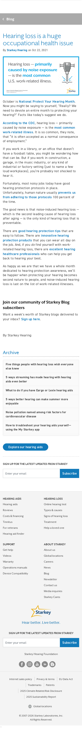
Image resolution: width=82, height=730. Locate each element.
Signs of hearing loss (56, 516)
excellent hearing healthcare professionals (39, 251)
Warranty (8, 561)
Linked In (45, 664)
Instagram (30, 664)
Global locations (53, 555)
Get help (8, 549)
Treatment (50, 521)
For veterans (10, 527)
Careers (48, 561)
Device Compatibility (15, 573)
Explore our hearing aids (25, 447)
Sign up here (30, 319)
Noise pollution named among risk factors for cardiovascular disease (36, 414)
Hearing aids (10, 504)
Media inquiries (53, 591)
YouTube (37, 664)
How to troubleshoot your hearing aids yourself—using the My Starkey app (38, 427)
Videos (7, 555)
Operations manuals (15, 567)
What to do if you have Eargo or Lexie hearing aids (39, 390)
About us (49, 549)
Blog (10, 19)
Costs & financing (13, 516)
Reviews (8, 510)
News (47, 567)
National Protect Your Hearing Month (47, 101)
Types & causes (53, 510)
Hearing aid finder (13, 533)
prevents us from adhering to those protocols (39, 194)
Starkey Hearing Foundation (41, 653)
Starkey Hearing (17, 50)
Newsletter (50, 579)
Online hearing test (55, 504)
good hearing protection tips (39, 231)
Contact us (50, 585)
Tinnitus (7, 521)
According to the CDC (19, 123)
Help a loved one (54, 527)
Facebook (22, 664)
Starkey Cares (52, 596)
